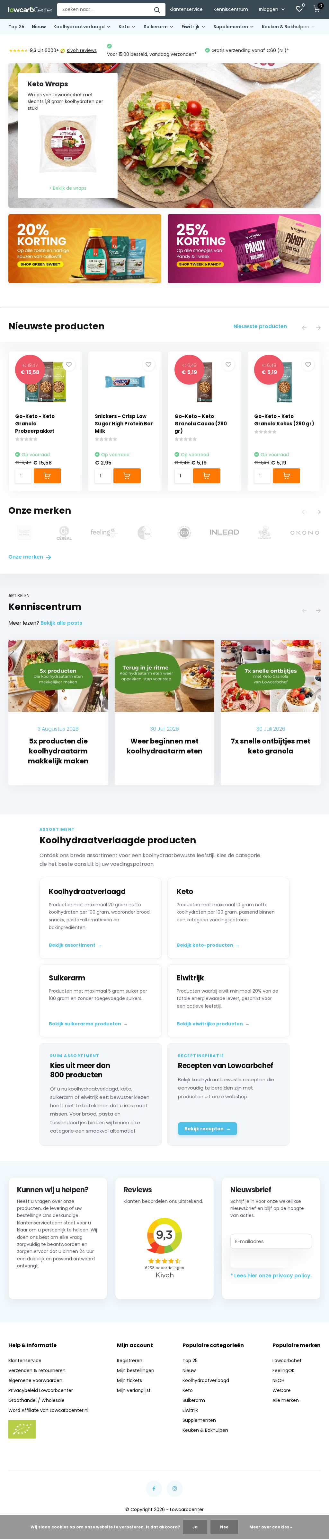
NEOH (278, 1380)
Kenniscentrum (231, 9)
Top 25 (16, 26)
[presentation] (304, 328)
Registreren (129, 1360)
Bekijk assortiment (75, 945)
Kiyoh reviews (82, 50)
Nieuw (39, 26)
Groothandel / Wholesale (36, 1400)
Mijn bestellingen (135, 1370)
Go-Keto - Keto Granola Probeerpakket (35, 423)
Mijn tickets (129, 1380)
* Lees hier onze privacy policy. (271, 1275)
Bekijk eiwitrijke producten (213, 1024)
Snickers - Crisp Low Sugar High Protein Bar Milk (124, 423)
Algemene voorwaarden (35, 1380)
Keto (124, 26)
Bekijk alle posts (61, 623)
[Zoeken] (157, 9)
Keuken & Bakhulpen (285, 26)
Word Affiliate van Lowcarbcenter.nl (48, 1410)
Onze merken (26, 557)
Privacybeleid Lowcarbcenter (40, 1390)
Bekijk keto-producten (208, 945)
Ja (195, 1527)
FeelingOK (283, 1370)
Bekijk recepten (207, 1129)
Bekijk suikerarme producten (88, 1024)
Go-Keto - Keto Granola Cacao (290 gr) (200, 423)
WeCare (281, 1390)
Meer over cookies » (270, 1527)
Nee (224, 1527)
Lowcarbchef (287, 1360)
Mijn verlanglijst (134, 1390)
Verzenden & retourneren (37, 1370)
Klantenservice (186, 9)
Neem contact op (46, 1282)
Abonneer (259, 1260)
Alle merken (285, 1400)
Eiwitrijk (191, 26)
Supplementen (230, 26)
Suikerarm (156, 26)
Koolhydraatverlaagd (79, 26)
